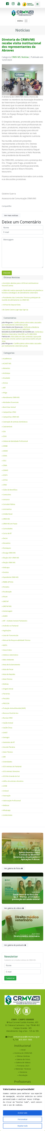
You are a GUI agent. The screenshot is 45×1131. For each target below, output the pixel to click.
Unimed (6, 791)
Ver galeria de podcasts (14, 945)
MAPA (5, 645)
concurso (6, 499)
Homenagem (7, 611)
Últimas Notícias (23, 1056)
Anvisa (5, 383)
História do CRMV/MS (23, 1053)
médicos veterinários (10, 655)
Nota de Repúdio (9, 674)
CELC (4, 460)
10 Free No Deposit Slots (12, 305)
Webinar (6, 805)
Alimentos (6, 368)
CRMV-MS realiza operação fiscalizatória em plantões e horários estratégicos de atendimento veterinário (22, 291)
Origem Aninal (8, 689)
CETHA (5, 480)
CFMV (5, 485)
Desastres (6, 543)
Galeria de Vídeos (23, 1062)
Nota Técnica (7, 679)
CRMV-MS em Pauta (10, 524)
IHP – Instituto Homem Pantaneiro (15, 621)
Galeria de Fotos (23, 1059)
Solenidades (7, 762)
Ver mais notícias (11, 215)
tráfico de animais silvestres (13, 781)
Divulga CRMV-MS (9, 553)
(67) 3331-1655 (25, 1039)
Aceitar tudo (22, 1113)
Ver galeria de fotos (12, 868)
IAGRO (5, 616)
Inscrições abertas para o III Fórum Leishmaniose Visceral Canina (20, 284)
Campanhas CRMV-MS (11, 417)
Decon (5, 538)
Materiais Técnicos (23, 1069)
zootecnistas (7, 815)
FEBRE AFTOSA (8, 582)
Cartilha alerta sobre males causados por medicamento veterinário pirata (21, 323)
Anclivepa (6, 373)
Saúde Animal (8, 723)
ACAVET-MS (7, 363)
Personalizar (22, 1119)
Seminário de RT (9, 742)
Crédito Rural (7, 514)
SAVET (5, 732)
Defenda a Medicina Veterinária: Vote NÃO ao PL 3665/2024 (20, 328)
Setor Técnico (8, 752)
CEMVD (5, 470)
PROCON (6, 703)
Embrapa (6, 567)
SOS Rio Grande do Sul (11, 776)
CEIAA (5, 456)
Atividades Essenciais (11, 402)
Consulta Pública (9, 504)
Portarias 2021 (23, 1065)
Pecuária (6, 698)
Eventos (6, 572)
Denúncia (23, 1072)
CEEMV (5, 451)
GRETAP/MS (7, 606)
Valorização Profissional (12, 800)
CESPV (5, 475)
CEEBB (5, 446)
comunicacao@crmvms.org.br (26, 1036)
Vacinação (6, 796)
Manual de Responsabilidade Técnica (16, 640)
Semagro (6, 737)
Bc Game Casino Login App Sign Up (15, 310)
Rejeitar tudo (23, 1126)
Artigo (5, 393)
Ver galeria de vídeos (13, 908)
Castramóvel (7, 426)
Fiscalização (7, 592)
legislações (7, 630)
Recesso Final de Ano (10, 713)
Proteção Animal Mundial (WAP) (14, 708)
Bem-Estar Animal (9, 407)
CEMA (5, 465)
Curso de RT (7, 533)
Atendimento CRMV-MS (11, 397)
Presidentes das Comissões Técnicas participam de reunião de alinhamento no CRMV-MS (21, 298)
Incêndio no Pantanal (10, 626)
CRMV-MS (16, 57)
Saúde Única (7, 728)
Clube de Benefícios (10, 490)
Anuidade (6, 378)
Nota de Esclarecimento (11, 664)
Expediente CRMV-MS (10, 577)
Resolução (23, 1075)
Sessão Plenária (9, 747)
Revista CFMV (8, 718)
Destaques (7, 548)
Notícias (25, 57)
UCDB (5, 786)
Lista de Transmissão (10, 635)
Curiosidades (8, 528)
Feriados (6, 587)
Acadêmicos (7, 358)
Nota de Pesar (8, 669)
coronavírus (7, 509)
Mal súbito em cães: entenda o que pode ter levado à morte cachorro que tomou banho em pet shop (21, 338)
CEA (4, 431)
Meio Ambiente (8, 660)
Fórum (5, 596)
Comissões (7, 494)
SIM (4, 757)
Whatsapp (6, 810)
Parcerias (6, 694)
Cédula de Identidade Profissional (15, 441)
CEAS (5, 436)
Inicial (23, 1050)
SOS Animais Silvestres (11, 771)
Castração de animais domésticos (15, 422)
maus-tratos (7, 650)
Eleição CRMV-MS (9, 562)
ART (4, 388)
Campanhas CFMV (9, 412)
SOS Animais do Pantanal (12, 766)
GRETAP (6, 601)
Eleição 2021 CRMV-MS (11, 558)
